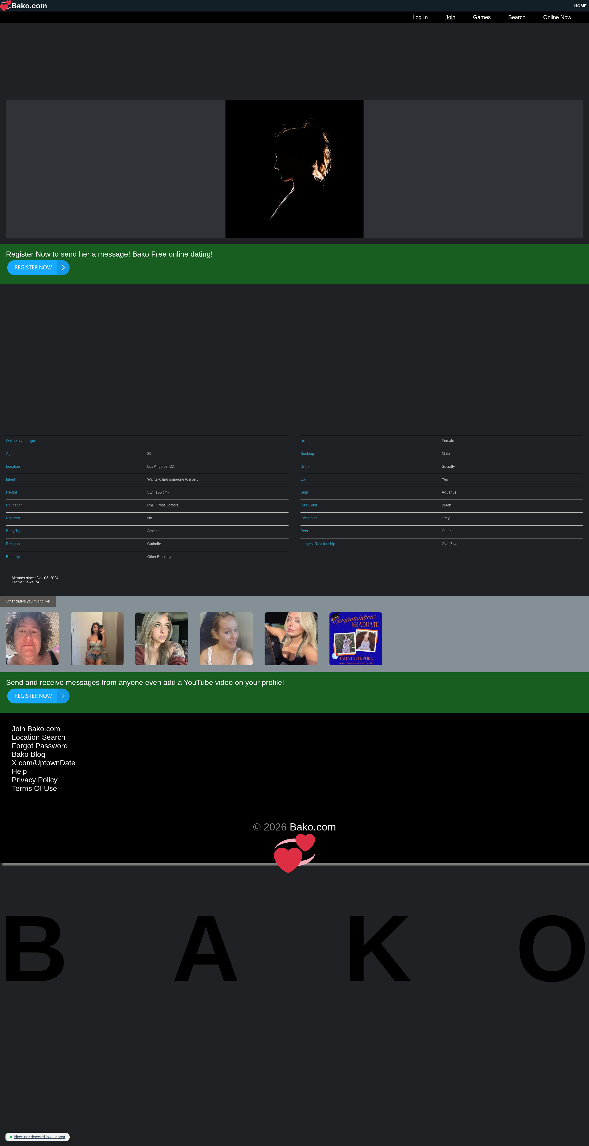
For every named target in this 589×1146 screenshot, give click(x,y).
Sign (304, 492)
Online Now (557, 17)
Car (303, 479)
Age (9, 454)
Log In (420, 17)
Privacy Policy (35, 780)
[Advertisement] (294, 55)
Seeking (307, 454)
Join (450, 17)
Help (19, 771)
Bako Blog (28, 754)
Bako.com (313, 827)
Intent (10, 479)
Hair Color (308, 505)
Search (516, 17)
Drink (304, 466)
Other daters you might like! (28, 601)
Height (11, 492)
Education (14, 505)
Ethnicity (13, 557)
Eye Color (308, 518)
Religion (13, 544)
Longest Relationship (317, 544)
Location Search (38, 737)
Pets (304, 531)
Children (13, 518)
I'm (302, 441)
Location (13, 466)
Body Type (14, 531)
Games (482, 17)
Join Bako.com (36, 729)
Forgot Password (40, 746)
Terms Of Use (34, 788)
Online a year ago (20, 441)
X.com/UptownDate (43, 763)
